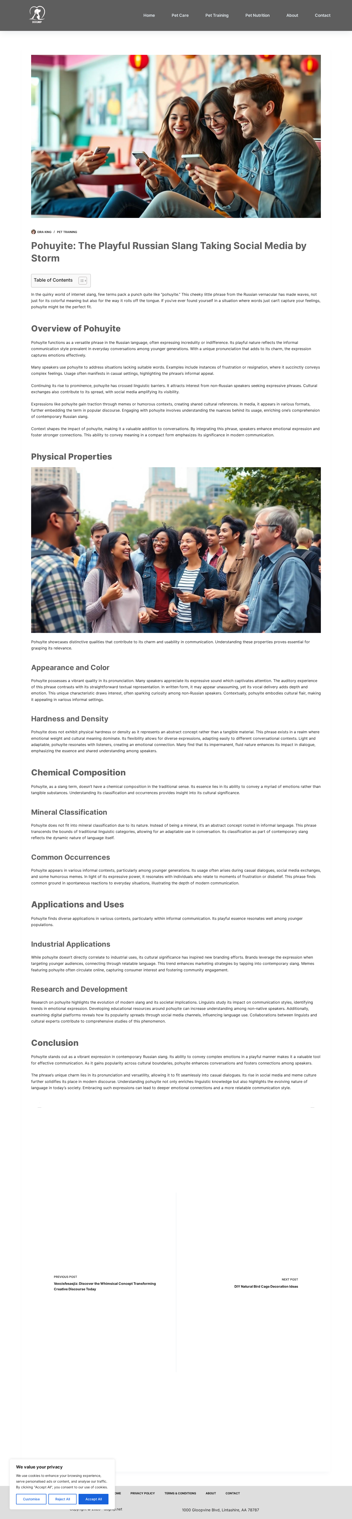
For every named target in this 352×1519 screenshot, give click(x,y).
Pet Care (180, 15)
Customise (31, 1499)
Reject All (62, 1499)
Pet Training (217, 15)
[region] (62, 1484)
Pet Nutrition (257, 15)
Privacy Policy (143, 1493)
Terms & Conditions (180, 1493)
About (292, 15)
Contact (322, 15)
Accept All (93, 1499)
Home (149, 15)
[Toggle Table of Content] (80, 281)
